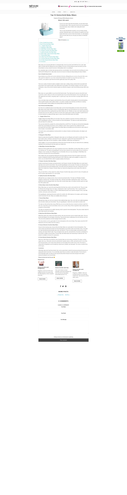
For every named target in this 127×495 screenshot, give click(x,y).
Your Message (63, 319)
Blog (65, 11)
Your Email (63, 313)
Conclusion (42, 61)
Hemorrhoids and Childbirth (78, 270)
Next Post (67, 294)
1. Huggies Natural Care (45, 45)
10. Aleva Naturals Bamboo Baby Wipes (48, 59)
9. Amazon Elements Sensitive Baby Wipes (49, 58)
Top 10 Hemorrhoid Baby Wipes (46, 44)
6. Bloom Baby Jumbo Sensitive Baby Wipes (49, 53)
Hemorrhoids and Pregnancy (43, 268)
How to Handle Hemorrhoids (45, 42)
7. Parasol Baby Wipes (44, 55)
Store (59, 11)
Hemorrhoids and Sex (62, 267)
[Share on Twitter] (63, 286)
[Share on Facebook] (60, 286)
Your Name (63, 306)
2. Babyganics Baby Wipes (45, 47)
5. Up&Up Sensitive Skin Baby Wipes (47, 52)
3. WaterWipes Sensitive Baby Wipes (47, 48)
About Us (72, 11)
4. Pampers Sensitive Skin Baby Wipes (48, 50)
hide (68, 39)
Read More (42, 279)
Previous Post (61, 294)
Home (53, 11)
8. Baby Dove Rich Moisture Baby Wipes (48, 56)
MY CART (84, 1)
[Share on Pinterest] (65, 286)
